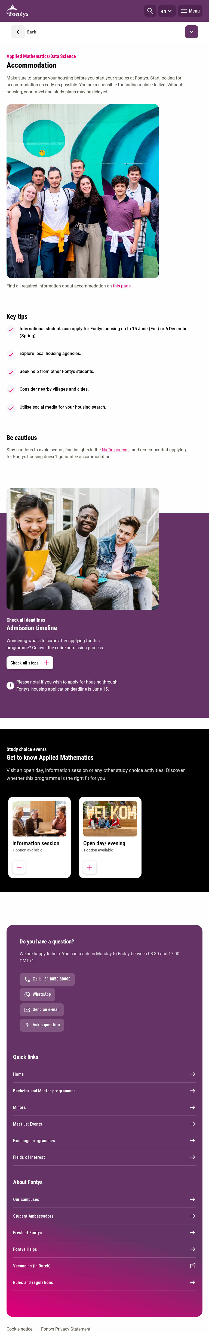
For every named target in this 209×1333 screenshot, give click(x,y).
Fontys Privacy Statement (65, 1329)
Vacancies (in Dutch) (32, 1265)
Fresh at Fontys (27, 1232)
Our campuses (26, 1199)
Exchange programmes (34, 1140)
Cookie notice (19, 1329)
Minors (19, 1107)
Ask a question (46, 1024)
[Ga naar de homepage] (17, 11)
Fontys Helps (25, 1249)
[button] (150, 11)
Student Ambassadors (33, 1216)
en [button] (163, 11)
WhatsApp (42, 994)
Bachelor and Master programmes (44, 1090)
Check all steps (24, 663)
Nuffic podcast (116, 449)
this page (122, 286)
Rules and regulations (33, 1282)
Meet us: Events (27, 1124)
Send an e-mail (46, 1009)
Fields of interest (29, 1157)
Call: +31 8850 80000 (51, 979)
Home (18, 1074)
